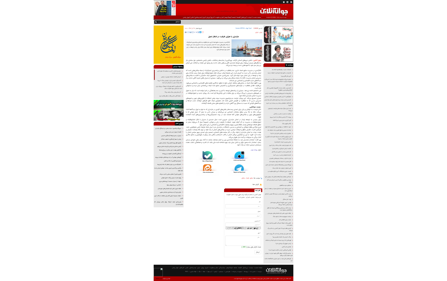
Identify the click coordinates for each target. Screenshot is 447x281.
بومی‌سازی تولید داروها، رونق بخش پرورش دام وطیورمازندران (168, 203)
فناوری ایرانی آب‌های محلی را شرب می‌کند (170, 174)
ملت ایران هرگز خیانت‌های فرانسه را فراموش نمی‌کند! (280, 110)
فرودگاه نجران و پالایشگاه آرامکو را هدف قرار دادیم (278, 165)
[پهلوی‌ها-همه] (169, 115)
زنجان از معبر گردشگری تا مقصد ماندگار (171, 139)
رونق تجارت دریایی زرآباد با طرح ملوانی (171, 178)
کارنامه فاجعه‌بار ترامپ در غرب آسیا (282, 155)
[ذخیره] (190, 32)
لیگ (199, 272)
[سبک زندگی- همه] (169, 44)
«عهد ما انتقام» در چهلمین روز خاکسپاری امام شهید (278, 127)
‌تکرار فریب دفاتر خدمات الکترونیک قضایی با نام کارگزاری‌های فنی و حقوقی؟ (279, 89)
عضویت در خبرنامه (237, 272)
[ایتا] (207, 170)
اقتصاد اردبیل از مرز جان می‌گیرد (173, 132)
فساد (247, 178)
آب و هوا (209, 272)
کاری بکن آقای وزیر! (286, 76)
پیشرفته (159, 22)
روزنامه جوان (254, 150)
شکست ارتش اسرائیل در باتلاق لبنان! (281, 149)
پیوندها (246, 272)
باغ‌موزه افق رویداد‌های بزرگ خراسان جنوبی (170, 143)
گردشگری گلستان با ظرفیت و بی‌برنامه (171, 154)
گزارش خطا (256, 184)
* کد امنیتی (257, 221)
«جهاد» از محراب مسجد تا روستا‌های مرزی (170, 181)
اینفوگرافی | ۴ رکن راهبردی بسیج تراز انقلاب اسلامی (278, 97)
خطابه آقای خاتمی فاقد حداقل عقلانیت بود (170, 96)
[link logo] (420, 10)
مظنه (204, 272)
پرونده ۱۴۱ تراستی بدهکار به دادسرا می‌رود (280, 117)
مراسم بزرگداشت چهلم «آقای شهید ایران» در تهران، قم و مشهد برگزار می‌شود (278, 254)
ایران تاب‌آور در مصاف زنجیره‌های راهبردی (280, 158)
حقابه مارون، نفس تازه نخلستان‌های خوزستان (279, 213)
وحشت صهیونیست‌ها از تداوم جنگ (282, 217)
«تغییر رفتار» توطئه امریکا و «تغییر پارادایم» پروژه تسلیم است (279, 224)
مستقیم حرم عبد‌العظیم (285, 185)
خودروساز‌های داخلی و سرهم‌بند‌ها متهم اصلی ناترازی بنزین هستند (169, 72)
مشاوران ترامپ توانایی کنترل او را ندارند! (280, 133)
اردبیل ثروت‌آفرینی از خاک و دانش (172, 161)
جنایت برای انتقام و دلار (285, 220)
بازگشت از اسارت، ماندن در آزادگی (282, 114)
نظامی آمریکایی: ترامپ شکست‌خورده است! (280, 250)
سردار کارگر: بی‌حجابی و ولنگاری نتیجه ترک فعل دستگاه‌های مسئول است (279, 209)
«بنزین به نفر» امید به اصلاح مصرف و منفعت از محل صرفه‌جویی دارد (278, 190)
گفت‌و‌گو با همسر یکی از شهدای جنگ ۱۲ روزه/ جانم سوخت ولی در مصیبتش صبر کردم (169, 82)
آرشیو (215, 272)
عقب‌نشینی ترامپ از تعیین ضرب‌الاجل (281, 152)
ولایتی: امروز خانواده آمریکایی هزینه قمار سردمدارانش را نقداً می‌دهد (281, 204)
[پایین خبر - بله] (207, 157)
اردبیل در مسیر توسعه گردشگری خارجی (171, 136)
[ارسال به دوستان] (188, 32)
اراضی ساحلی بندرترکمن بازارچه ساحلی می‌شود (169, 146)
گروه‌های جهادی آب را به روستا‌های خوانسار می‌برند (168, 157)
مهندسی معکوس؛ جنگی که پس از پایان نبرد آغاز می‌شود (279, 181)
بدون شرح (288, 85)
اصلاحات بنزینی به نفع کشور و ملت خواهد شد (279, 130)
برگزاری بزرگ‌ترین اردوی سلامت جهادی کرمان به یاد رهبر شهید (168, 169)
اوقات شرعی (193, 272)
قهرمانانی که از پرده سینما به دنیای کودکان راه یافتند (278, 240)
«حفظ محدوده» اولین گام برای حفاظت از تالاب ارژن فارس (168, 197)
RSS (186, 272)
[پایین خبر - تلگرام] (239, 170)
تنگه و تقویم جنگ (286, 124)
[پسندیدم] (203, 32)
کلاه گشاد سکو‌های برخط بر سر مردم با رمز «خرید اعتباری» (279, 104)
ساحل (243, 178)
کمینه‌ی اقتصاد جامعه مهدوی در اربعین (171, 77)
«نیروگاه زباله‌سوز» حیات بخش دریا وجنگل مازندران (168, 128)
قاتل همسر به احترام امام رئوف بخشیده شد (280, 162)
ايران (260, 32)
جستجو (221, 272)
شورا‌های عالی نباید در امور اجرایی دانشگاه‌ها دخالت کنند (278, 260)
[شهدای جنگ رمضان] (278, 34)
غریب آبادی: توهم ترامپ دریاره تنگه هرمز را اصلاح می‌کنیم (278, 195)
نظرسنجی (227, 272)
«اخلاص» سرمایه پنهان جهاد (174, 185)
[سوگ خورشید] (278, 53)
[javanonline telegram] (200, 32)
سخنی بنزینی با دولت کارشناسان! (282, 142)
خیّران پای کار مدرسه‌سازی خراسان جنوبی (170, 192)
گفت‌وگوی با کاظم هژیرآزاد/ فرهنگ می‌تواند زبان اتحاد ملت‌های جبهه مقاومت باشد (169, 87)
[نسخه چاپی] (186, 32)
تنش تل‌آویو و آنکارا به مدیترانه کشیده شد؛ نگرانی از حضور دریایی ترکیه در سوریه (278, 138)
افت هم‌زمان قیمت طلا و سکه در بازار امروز (280, 145)
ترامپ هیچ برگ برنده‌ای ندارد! (283, 244)
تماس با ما (253, 272)
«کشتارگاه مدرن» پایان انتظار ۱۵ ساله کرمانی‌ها (169, 165)
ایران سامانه (159, 279)
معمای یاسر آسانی (286, 247)
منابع (251, 178)
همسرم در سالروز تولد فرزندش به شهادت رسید (279, 73)
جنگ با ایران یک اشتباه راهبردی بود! (282, 237)
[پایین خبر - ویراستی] (239, 157)
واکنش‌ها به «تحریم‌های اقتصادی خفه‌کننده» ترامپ (278, 93)
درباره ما (260, 272)
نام (259, 202)
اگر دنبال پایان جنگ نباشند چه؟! (173, 92)
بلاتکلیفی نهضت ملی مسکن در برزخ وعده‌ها (170, 150)
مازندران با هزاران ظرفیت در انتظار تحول (223, 36)
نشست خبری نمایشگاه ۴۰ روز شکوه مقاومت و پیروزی (280, 172)
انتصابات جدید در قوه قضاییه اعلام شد (281, 70)
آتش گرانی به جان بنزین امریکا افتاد (282, 120)
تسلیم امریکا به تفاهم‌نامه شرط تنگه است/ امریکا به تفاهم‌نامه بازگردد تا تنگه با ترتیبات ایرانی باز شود (278, 80)
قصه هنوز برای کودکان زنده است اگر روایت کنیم (278, 234)
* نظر (259, 233)
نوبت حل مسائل (287, 199)
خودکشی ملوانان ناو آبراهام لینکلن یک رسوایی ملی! (278, 177)
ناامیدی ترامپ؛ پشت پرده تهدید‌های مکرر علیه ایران (277, 100)
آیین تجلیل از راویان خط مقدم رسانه (282, 168)
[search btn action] (155, 21)
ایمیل (259, 211)
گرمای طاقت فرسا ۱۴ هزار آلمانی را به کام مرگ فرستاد (280, 229)
